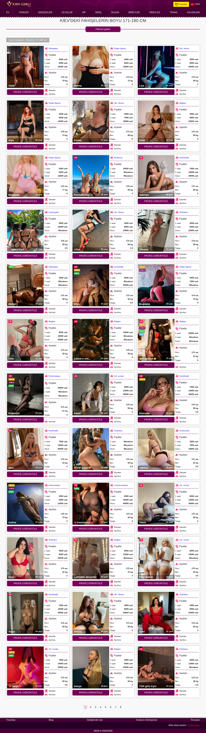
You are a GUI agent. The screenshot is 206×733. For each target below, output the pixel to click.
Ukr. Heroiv (184, 48)
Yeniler (24, 12)
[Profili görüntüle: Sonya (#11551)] (90, 667)
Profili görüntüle (25, 92)
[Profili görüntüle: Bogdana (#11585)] (25, 176)
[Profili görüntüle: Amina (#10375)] (90, 613)
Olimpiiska (53, 48)
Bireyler (134, 12)
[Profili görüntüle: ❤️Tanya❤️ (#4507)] (25, 667)
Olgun (115, 12)
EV (7, 12)
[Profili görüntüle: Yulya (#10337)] (25, 613)
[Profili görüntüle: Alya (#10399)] (25, 122)
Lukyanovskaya (121, 485)
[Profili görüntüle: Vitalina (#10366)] (156, 449)
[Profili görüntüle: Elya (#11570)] (25, 558)
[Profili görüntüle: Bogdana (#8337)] (156, 285)
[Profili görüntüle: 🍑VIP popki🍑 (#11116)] (90, 449)
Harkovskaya (54, 485)
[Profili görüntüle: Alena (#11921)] (90, 394)
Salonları (193, 12)
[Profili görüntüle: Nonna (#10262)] (90, 67)
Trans (174, 12)
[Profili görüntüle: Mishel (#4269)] (25, 285)
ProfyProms (194, 725)
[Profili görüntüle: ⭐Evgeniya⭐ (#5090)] (156, 340)
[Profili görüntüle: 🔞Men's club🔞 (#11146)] (25, 231)
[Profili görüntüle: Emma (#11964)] (90, 122)
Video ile (154, 12)
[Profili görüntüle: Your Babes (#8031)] (156, 558)
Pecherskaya (54, 376)
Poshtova (118, 158)
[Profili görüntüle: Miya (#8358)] (90, 285)
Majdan (182, 103)
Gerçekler (45, 12)
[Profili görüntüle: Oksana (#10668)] (156, 231)
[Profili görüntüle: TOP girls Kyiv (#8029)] (156, 667)
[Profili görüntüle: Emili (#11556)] (156, 122)
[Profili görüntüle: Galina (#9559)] (25, 504)
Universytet (54, 212)
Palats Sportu (120, 48)
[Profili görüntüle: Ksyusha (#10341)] (156, 394)
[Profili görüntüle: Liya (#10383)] (156, 67)
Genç (98, 12)
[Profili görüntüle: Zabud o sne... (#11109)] (90, 340)
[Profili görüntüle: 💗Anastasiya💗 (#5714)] (90, 504)
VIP (84, 12)
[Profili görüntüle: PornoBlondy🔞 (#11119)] (90, 176)
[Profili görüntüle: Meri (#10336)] (25, 449)
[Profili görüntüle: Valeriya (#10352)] (156, 176)
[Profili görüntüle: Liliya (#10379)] (90, 231)
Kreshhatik (184, 158)
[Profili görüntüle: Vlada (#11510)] (156, 504)
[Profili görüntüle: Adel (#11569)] (156, 613)
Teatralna (183, 212)
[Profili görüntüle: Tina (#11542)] (25, 340)
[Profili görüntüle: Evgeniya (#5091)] (25, 394)
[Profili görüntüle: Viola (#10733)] (25, 67)
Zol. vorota (119, 376)
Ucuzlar (67, 12)
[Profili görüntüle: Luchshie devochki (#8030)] (90, 558)
